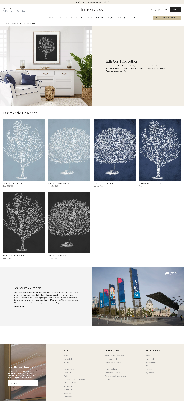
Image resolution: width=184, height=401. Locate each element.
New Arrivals (68, 359)
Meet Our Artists (151, 362)
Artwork (13, 23)
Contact (107, 379)
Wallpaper (67, 376)
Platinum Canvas (69, 369)
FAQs (107, 366)
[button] (53, 17)
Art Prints (66, 362)
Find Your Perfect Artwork (113, 362)
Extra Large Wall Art (70, 383)
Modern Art (67, 393)
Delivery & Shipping (111, 369)
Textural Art (67, 372)
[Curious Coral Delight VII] (69, 150)
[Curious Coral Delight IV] (24, 222)
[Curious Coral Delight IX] (24, 150)
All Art (66, 355)
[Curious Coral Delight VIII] (160, 150)
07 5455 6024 (8, 8)
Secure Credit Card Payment (114, 355)
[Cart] (159, 9)
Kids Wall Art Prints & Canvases (74, 379)
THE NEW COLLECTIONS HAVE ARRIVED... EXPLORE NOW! (92, 2)
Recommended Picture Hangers (115, 376)
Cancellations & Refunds (113, 372)
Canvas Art (67, 366)
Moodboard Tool (111, 359)
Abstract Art (68, 390)
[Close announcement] (181, 2)
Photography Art (69, 396)
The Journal (150, 359)
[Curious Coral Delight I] (69, 222)
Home (5, 23)
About (148, 355)
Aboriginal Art (68, 386)
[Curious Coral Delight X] (115, 150)
